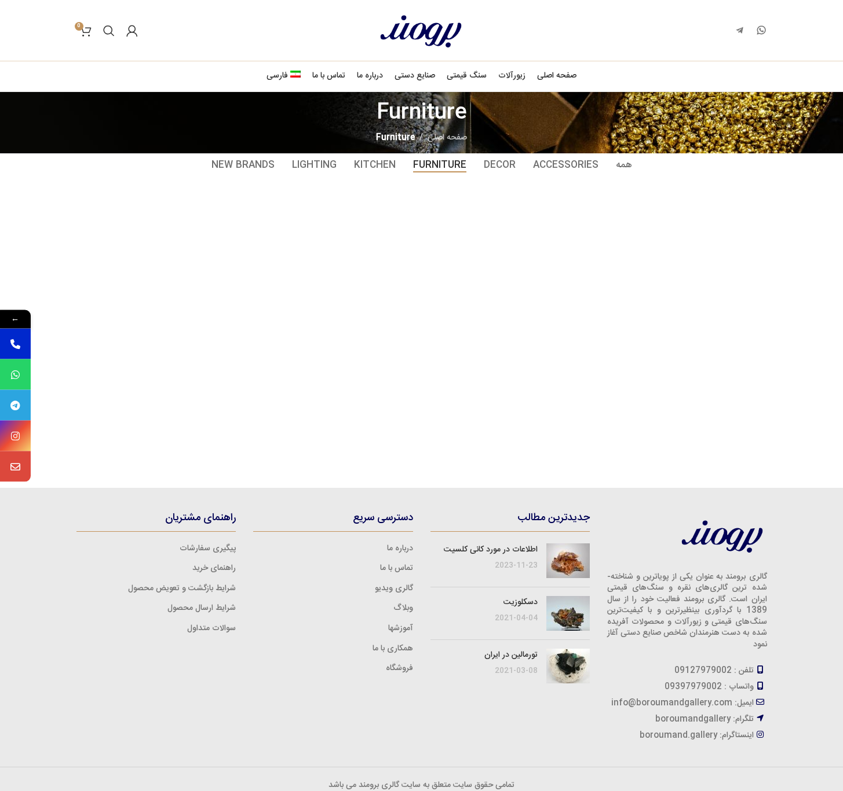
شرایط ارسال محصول (201, 608)
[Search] (109, 30)
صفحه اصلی (447, 137)
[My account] (132, 30)
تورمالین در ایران (511, 655)
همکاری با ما (393, 649)
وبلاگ (403, 608)
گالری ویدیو (394, 588)
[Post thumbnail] (568, 560)
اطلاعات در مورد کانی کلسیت (491, 550)
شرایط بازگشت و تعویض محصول (182, 588)
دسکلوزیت (520, 602)
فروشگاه (399, 668)
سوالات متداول (211, 628)
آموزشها (400, 628)
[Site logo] (421, 31)
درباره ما (400, 548)
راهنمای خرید (214, 568)
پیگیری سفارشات (208, 548)
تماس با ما (396, 568)
